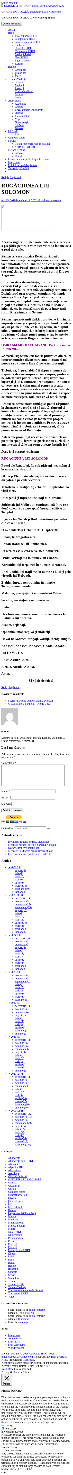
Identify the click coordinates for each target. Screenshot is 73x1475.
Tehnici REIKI (23, 48)
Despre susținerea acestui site (23, 847)
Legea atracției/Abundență (29, 109)
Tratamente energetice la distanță (32, 143)
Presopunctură (22, 116)
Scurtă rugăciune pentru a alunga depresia (30, 700)
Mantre (19, 94)
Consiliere (20, 156)
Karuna (19, 63)
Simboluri (20, 45)
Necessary (10, 1428)
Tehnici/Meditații (17, 79)
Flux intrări (14, 1341)
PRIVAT (12, 131)
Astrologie (20, 103)
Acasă (11, 29)
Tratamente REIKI (25, 51)
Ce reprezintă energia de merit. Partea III (29, 854)
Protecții (19, 88)
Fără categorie (15, 1201)
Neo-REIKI (21, 57)
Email (5, 797)
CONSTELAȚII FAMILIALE (24, 1179)
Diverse (19, 128)
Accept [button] (5, 1365)
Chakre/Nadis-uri (24, 91)
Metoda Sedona (16, 149)
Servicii (12, 140)
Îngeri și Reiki (22, 60)
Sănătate (19, 125)
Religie (12, 66)
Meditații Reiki (23, 54)
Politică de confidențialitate (22, 165)
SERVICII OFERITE (26, 146)
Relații (11, 1262)
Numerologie (22, 122)
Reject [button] (22, 1365)
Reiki (11, 32)
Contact (12, 1182)
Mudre (18, 97)
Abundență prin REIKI (27, 42)
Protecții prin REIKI (26, 35)
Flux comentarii (16, 1344)
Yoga (18, 119)
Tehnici (19, 82)
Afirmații (13, 1164)
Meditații (19, 85)
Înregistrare (14, 162)
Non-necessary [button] (9, 1447)
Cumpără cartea (16, 137)
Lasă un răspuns (52, 200)
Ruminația (23, 1319)
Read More (7, 1368)
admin (40, 200)
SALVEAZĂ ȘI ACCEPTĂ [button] (16, 1468)
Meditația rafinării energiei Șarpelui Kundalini (32, 844)
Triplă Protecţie (37, 1309)
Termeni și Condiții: (18, 168)
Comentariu (8, 762)
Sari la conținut (9, 2)
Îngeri (18, 75)
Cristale (19, 106)
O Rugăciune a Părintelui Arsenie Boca (29, 703)
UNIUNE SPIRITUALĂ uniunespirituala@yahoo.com (31, 11)
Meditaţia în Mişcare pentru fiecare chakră (30, 850)
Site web (6, 803)
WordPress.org (16, 1347)
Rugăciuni (20, 72)
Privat (18, 134)
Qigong (19, 112)
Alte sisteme (14, 100)
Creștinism (20, 69)
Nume (5, 791)
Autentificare (15, 1338)
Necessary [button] (6, 1425)
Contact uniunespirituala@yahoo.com (28, 159)
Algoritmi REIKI (17, 1167)
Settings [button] (39, 1365)
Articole (19, 153)
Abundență (14, 1157)
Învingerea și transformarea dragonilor (28, 841)
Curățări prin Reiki (25, 38)
